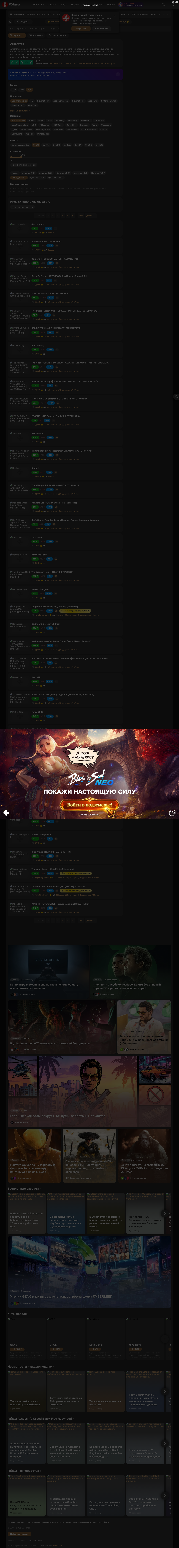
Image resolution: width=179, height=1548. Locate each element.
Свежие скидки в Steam (45, 188)
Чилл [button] (110, 4)
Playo (41, 120)
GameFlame (72, 129)
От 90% (99, 145)
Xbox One (92, 101)
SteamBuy (72, 120)
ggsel (14, 129)
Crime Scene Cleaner (146, 14)
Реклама (20, 1522)
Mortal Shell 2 (58, 14)
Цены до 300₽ (63, 173)
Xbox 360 (32, 105)
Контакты (56, 1522)
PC (32, 101)
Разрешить (81, 28)
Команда (36, 1522)
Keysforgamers (43, 129)
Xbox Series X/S (60, 101)
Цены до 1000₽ (19, 178)
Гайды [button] (62, 4)
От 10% (46, 145)
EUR (14, 90)
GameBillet (71, 125)
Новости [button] (37, 4)
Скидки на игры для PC (21, 188)
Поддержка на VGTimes (70, 267)
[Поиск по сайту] (163, 4)
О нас (28, 1522)
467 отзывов (52, 267)
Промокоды (72, 615)
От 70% (88, 145)
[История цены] (55, 228)
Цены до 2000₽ (55, 178)
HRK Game (58, 125)
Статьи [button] (50, 4)
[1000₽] (21, 157)
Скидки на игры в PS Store (94, 188)
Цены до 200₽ (46, 173)
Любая (15, 173)
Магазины (38, 35)
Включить (57, 1545)
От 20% (56, 145)
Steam (31, 120)
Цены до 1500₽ (37, 178)
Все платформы (37, 28)
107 (81, 215)
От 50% (78, 145)
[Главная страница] (11, 4)
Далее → (90, 215)
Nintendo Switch (108, 101)
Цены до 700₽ (98, 173)
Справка (11, 1522)
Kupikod (29, 134)
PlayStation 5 (43, 101)
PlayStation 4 (78, 101)
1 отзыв (51, 233)
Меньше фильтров (19, 111)
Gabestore (106, 125)
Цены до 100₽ (28, 173)
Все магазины (18, 120)
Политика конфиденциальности (77, 1522)
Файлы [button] (85, 4)
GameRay (60, 120)
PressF (103, 129)
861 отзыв (60, 615)
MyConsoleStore (88, 129)
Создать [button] (24, 21)
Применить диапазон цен (24, 165)
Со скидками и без (20, 145)
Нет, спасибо (101, 28)
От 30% (67, 145)
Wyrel (94, 125)
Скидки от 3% (56, 28)
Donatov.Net (43, 134)
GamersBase (26, 129)
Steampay (58, 129)
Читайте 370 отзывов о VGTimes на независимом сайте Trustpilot (83, 63)
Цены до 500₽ (80, 173)
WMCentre (44, 125)
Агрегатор (21, 28)
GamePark (86, 120)
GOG (34, 125)
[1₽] (11, 157)
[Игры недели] (167, 14)
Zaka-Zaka (99, 120)
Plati (49, 120)
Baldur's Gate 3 (37, 14)
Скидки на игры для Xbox (22, 192)
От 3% (36, 145)
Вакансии (46, 1522)
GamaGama (17, 134)
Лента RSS (97, 1522)
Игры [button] (74, 4)
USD (22, 90)
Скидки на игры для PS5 (69, 188)
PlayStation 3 (18, 105)
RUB (30, 90)
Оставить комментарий (80, 1178)
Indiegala (84, 125)
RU (107, 1522)
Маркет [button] (98, 4)
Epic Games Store (20, 125)
